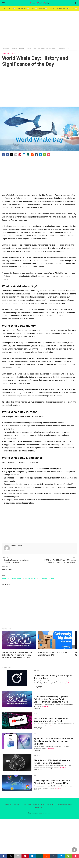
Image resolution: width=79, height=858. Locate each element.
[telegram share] (40, 154)
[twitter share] (11, 154)
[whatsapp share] (28, 154)
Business (37, 670)
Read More (45, 706)
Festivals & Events (25, 48)
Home (4, 8)
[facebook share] (3, 154)
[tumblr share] (54, 856)
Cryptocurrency (61, 8)
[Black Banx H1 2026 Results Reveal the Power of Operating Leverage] (17, 762)
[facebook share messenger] (7, 154)
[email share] (15, 154)
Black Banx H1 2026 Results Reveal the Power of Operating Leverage (52, 761)
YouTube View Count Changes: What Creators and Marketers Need (51, 719)
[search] (76, 3)
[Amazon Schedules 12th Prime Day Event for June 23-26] (55, 640)
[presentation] (73, 646)
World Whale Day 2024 (46, 578)
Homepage (5, 48)
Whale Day (5, 578)
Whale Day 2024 (17, 578)
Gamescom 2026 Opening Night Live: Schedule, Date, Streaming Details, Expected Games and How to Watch (17, 655)
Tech (32, 8)
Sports (52, 8)
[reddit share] (32, 154)
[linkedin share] (24, 154)
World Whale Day (30, 578)
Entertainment (21, 8)
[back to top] (74, 849)
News (10, 8)
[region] (39, 28)
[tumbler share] (36, 154)
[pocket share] (48, 154)
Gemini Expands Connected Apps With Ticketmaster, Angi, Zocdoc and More (52, 781)
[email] (18, 856)
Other (73, 8)
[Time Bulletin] (39, 3)
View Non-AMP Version (45, 813)
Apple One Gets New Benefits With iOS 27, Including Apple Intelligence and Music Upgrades (53, 741)
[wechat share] (44, 154)
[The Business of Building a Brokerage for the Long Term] (17, 678)
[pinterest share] (20, 154)
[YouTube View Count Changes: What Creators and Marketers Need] (17, 720)
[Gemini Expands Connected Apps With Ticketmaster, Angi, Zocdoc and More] (17, 783)
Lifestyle (42, 8)
